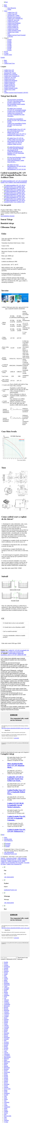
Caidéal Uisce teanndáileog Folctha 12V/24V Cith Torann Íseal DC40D (16, 125)
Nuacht (6, 51)
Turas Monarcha (11, 8)
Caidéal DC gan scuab (13, 20)
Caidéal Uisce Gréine (13, 32)
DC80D (9, 42)
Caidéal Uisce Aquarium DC (14, 864)
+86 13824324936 (9, 877)
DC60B (9, 45)
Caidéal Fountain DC (13, 24)
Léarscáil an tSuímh (11, 858)
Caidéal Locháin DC (12, 26)
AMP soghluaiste (22, 858)
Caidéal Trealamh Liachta (14, 30)
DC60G (9, 50)
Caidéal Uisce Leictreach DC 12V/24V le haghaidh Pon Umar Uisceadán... (15, 114)
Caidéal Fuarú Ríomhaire (14, 23)
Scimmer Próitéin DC (13, 27)
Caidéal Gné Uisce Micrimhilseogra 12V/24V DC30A (16, 168)
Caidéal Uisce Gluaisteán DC (15, 18)
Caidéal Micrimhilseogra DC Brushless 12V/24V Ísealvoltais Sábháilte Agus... (15, 153)
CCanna (6, 53)
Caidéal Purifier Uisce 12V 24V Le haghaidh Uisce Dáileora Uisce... (16, 134)
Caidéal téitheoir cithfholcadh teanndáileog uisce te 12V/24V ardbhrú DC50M (13, 654)
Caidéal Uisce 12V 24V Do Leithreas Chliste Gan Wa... (14, 143)
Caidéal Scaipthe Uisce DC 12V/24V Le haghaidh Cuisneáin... (16, 818)
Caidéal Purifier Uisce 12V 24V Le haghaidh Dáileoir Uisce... (16, 792)
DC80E (9, 44)
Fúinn (5, 6)
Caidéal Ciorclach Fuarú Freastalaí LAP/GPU (16, 92)
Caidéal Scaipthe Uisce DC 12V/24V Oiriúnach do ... (16, 830)
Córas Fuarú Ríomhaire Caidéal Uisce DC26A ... (15, 161)
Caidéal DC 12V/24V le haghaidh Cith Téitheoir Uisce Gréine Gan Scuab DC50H (15, 650)
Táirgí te (3, 858)
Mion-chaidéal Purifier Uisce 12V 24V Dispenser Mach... (15, 765)
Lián (8, 33)
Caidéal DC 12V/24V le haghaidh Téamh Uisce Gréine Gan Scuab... (15, 778)
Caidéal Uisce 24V (12, 14)
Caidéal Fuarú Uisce (12, 21)
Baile (5, 5)
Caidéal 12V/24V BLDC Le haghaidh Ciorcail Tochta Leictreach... (15, 805)
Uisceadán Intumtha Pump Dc (8, 859)
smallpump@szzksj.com (10, 890)
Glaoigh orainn (8, 54)
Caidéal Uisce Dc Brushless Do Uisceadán (12, 862)
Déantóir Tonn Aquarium (14, 17)
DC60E (9, 48)
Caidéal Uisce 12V (12, 12)
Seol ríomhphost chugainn (7, 216)
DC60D (9, 47)
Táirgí (5, 11)
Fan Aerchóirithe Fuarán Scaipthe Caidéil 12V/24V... (16, 104)
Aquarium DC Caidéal (13, 15)
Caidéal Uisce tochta (12, 29)
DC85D (9, 39)
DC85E (9, 41)
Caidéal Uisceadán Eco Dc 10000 (16, 861)
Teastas (9, 9)
